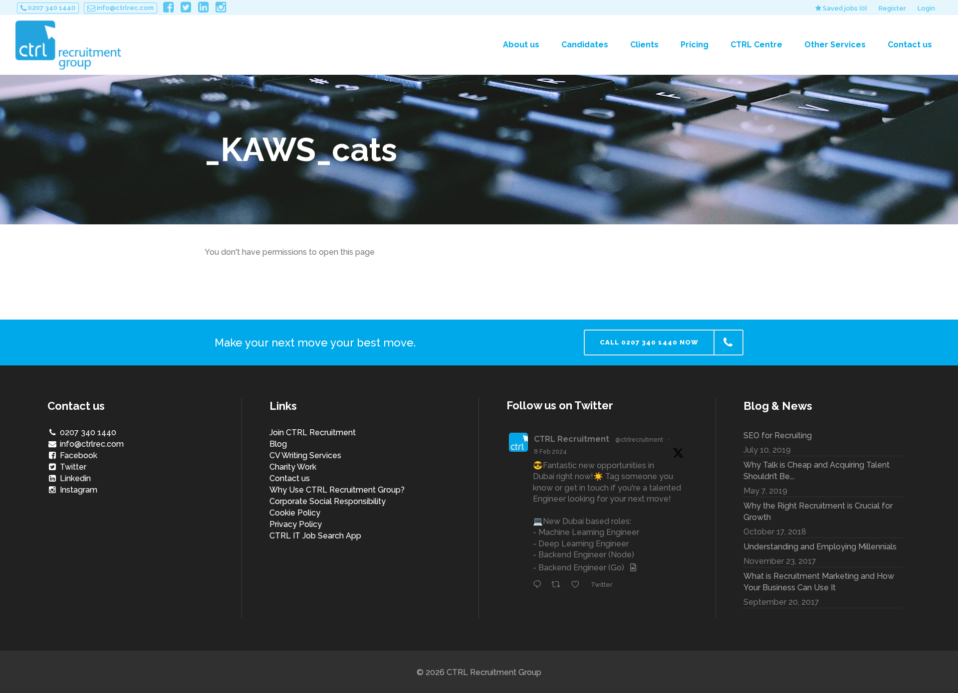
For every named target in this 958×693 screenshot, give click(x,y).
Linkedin (74, 478)
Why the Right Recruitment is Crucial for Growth (818, 511)
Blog (278, 444)
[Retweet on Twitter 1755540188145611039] (559, 585)
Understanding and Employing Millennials (820, 546)
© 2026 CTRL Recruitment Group (479, 672)
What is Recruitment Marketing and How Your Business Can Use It (818, 581)
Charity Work (292, 467)
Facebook (77, 455)
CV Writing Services (305, 455)
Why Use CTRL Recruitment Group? (337, 490)
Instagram (77, 490)
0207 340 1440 (50, 7)
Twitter (72, 467)
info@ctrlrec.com (124, 7)
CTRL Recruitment (571, 439)
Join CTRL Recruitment (312, 432)
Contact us (289, 478)
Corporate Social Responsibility (327, 501)
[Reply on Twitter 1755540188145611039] (539, 585)
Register (892, 8)
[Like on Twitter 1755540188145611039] (578, 585)
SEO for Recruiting (777, 435)
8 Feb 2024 (550, 451)
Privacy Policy (295, 524)
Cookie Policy (294, 513)
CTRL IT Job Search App (315, 535)
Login (926, 8)
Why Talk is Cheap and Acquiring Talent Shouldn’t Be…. (816, 470)
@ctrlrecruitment (639, 439)
